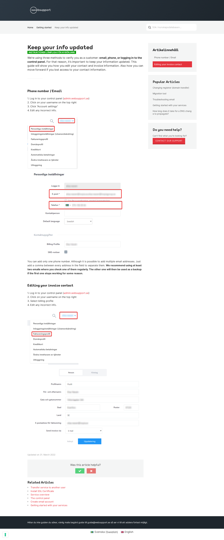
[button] (79, 470)
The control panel (40, 498)
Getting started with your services (49, 505)
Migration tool (159, 93)
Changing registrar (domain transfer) (171, 87)
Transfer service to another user (48, 487)
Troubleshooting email (163, 99)
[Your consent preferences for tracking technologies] (5, 535)
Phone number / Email (165, 57)
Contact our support (168, 140)
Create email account (42, 501)
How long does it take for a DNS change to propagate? (172, 112)
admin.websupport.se (76, 98)
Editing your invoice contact (168, 64)
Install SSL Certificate (42, 491)
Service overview (40, 494)
